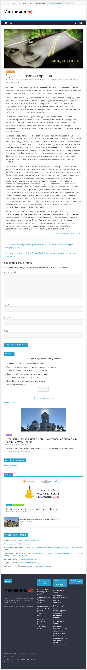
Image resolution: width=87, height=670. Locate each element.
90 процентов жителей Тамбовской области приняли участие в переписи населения (41, 255)
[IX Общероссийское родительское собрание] (43, 479)
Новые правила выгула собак (28, 540)
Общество (10, 72)
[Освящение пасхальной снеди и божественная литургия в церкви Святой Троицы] (43, 409)
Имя (6, 305)
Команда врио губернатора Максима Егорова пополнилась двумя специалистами (39, 246)
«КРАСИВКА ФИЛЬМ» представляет (40, 566)
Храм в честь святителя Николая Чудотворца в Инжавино (42, 624)
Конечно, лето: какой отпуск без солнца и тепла (26, 363)
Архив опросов (10, 403)
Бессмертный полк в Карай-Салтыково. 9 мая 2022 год (41, 519)
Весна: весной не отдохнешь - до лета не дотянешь (27, 374)
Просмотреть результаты (43, 398)
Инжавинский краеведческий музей (43, 591)
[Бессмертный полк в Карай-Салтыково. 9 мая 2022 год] (11, 518)
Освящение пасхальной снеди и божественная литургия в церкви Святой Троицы (41, 440)
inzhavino (21, 79)
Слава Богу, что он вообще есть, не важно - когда (26, 381)
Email (7, 318)
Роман (6, 544)
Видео (9, 505)
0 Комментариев (33, 79)
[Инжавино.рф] (6, 23)
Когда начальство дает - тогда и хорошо (22, 377)
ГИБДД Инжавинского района (68, 233)
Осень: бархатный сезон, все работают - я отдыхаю (27, 370)
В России (77, 581)
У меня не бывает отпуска (17, 384)
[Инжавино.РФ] (19, 586)
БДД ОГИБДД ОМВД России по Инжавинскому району (60, 79)
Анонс (9, 435)
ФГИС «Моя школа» (23, 544)
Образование (18, 505)
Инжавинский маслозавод (29, 559)
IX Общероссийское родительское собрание (32, 509)
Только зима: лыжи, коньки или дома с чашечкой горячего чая (31, 367)
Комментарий (11, 272)
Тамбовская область (12, 82)
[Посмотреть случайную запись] (80, 23)
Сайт (6, 331)
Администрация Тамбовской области (43, 600)
